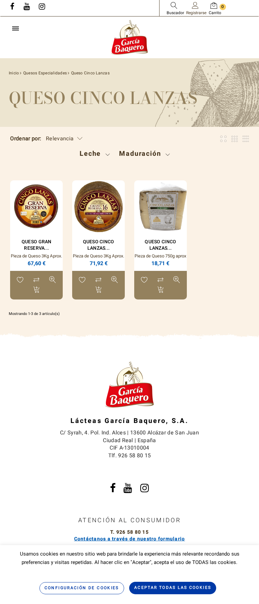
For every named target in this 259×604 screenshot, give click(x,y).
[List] (245, 139)
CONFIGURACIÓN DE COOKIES (82, 588)
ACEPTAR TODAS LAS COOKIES (172, 587)
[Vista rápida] (52, 281)
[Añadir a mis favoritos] (20, 281)
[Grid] (223, 139)
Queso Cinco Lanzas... (98, 245)
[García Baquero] (129, 37)
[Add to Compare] (36, 281)
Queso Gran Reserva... (37, 245)
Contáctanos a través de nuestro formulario (129, 538)
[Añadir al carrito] (36, 290)
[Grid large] (234, 139)
